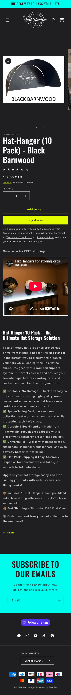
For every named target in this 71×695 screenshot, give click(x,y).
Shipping (7, 182)
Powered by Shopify (46, 687)
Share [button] (11, 532)
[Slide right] (44, 127)
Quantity (8, 188)
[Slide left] (27, 127)
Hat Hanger (29, 687)
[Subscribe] (59, 600)
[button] (7, 20)
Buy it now (35, 220)
